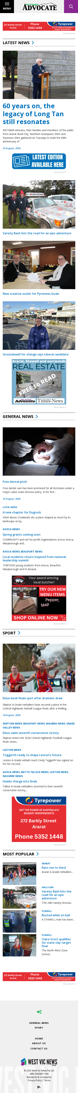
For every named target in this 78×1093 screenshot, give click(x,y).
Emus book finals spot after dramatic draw (32, 698)
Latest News (16, 42)
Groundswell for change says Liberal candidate (36, 354)
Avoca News (11, 529)
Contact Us (38, 1048)
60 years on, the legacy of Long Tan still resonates (33, 113)
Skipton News (12, 723)
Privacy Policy (35, 1080)
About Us (39, 1043)
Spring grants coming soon (21, 535)
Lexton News (12, 750)
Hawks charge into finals (20, 781)
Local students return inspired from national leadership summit (34, 558)
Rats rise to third (54, 868)
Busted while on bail (56, 915)
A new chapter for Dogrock (22, 512)
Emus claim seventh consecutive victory (31, 733)
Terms (47, 1080)
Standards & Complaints (39, 1077)
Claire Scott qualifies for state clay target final (56, 942)
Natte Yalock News (35, 772)
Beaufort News (31, 551)
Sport (9, 632)
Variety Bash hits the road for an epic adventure (37, 233)
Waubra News (55, 723)
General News (18, 416)
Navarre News (13, 776)
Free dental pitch (15, 482)
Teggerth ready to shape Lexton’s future (32, 755)
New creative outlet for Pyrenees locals (31, 294)
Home (39, 1038)
